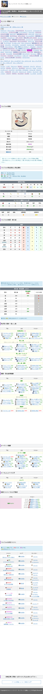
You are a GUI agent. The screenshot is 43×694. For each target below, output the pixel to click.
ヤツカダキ (9, 54)
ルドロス (39, 73)
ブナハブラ (15, 72)
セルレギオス (13, 41)
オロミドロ (38, 34)
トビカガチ (23, 45)
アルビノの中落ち (6, 391)
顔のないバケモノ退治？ (9, 557)
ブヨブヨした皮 (7, 333)
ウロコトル (14, 66)
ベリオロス (36, 50)
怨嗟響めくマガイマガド (19, 52)
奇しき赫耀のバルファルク (23, 48)
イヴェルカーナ (37, 30)
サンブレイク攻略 (6, 16)
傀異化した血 (34, 499)
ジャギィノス (4, 70)
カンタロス (22, 68)
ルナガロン (19, 57)
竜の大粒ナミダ (21, 349)
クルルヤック (11, 38)
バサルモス (33, 46)
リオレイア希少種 (34, 55)
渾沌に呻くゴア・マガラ (30, 38)
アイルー (2, 66)
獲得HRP (8, 152)
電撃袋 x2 (21, 387)
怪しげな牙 (7, 336)
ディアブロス (7, 43)
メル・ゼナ (30, 52)
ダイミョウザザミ (22, 41)
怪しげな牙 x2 (6, 400)
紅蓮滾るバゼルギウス (9, 48)
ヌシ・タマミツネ (26, 61)
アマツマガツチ (20, 30)
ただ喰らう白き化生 (9, 600)
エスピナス (38, 32)
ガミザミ (8, 68)
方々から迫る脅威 (8, 584)
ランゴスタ (21, 73)
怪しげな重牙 (35, 335)
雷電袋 (35, 336)
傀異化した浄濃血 (34, 505)
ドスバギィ (8, 45)
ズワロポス (25, 70)
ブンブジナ (36, 72)
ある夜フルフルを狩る (8, 570)
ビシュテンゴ (6, 50)
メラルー (2, 73)
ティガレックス (16, 43)
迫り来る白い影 (8, 566)
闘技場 (22, 588)
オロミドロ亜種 (4, 36)
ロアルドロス (26, 57)
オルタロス (26, 66)
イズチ (8, 66)
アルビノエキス (7, 335)
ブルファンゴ (22, 72)
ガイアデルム (13, 36)
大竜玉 (35, 351)
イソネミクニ (4, 32)
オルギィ (20, 66)
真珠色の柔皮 (21, 333)
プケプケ (23, 50)
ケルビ (34, 68)
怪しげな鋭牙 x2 (21, 399)
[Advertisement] (21, 90)
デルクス (38, 70)
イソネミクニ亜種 (13, 32)
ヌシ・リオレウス (18, 63)
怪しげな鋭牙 (21, 335)
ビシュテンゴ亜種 (15, 50)
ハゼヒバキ (8, 72)
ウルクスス (31, 32)
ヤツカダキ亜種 (17, 54)
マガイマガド (8, 52)
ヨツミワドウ (26, 54)
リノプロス (33, 73)
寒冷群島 (22, 556)
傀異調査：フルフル (9, 624)
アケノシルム (11, 30)
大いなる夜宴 (8, 595)
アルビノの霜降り (21, 390)
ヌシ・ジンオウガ (16, 61)
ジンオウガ (6, 41)
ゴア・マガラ (19, 38)
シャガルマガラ (7, 39)
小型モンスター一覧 (17, 27)
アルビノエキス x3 (35, 358)
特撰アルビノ (35, 389)
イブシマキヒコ (23, 32)
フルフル (24, 16)
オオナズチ (13, 34)
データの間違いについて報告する (21, 682)
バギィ (2, 72)
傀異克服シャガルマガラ (18, 39)
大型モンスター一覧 (5, 27)
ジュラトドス (29, 39)
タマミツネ (31, 41)
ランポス (26, 73)
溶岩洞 (22, 583)
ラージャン (33, 54)
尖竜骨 (21, 463)
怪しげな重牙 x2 (35, 399)
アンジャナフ (28, 30)
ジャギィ (39, 68)
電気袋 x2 (6, 388)
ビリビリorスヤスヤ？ (8, 561)
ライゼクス (10, 55)
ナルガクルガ (30, 45)
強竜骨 (35, 463)
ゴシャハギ (35, 620)
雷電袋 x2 (35, 384)
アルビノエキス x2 (21, 338)
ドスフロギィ (15, 45)
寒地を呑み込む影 (8, 579)
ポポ (41, 72)
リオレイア (25, 55)
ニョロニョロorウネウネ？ (8, 608)
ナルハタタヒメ (9, 46)
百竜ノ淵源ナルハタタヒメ (21, 46)
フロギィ (29, 72)
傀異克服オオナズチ (22, 34)
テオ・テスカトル (26, 43)
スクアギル (19, 70)
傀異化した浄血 (34, 502)
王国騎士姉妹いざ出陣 (8, 618)
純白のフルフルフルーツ (9, 604)
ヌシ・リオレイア (7, 63)
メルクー (8, 73)
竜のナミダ (7, 346)
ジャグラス (12, 70)
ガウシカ (38, 66)
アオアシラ (3, 30)
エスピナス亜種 (4, 34)
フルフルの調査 (8, 613)
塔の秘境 (22, 594)
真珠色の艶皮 (35, 333)
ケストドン (29, 68)
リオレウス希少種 (10, 57)
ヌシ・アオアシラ (5, 61)
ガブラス (2, 68)
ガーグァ (32, 66)
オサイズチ (31, 34)
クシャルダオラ (30, 36)
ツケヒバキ (32, 70)
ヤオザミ (14, 73)
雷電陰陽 (8, 589)
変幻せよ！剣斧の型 (9, 574)
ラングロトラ (18, 55)
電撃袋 (21, 336)
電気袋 (6, 338)
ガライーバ (15, 68)
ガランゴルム (21, 36)
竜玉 (21, 351)
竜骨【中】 (7, 464)
